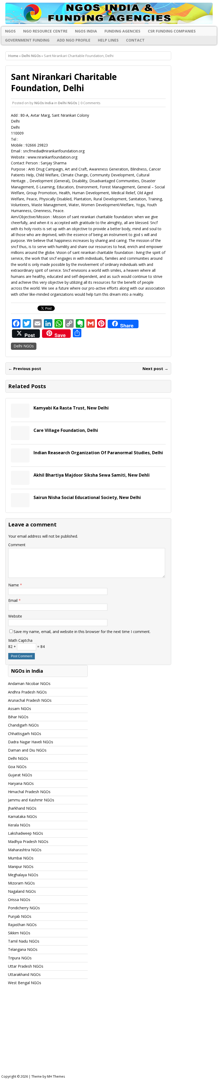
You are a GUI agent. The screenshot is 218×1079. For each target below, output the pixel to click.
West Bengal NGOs (24, 982)
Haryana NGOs (21, 783)
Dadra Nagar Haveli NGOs (30, 741)
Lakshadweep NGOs (25, 833)
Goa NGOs (17, 766)
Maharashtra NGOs (24, 849)
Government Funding (27, 40)
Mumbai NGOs (20, 858)
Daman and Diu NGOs (27, 750)
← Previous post (24, 368)
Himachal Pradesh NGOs (29, 791)
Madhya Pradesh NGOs (28, 841)
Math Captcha (20, 640)
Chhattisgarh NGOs (24, 733)
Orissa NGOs (19, 899)
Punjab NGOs (19, 916)
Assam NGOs (19, 708)
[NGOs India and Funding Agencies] (109, 13)
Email (13, 600)
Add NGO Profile (73, 40)
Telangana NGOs (22, 949)
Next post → (155, 368)
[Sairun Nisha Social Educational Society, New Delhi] (20, 504)
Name (14, 584)
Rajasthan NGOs (22, 924)
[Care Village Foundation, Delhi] (20, 437)
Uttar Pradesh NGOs (25, 966)
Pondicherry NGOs (24, 907)
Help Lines (108, 40)
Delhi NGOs (67, 102)
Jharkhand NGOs (22, 808)
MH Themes (56, 1076)
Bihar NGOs (18, 716)
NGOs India (86, 31)
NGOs (10, 31)
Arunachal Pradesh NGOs (30, 700)
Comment (17, 544)
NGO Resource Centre (45, 31)
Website (15, 616)
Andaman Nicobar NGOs (29, 683)
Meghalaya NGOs (23, 874)
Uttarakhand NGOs (24, 974)
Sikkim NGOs (19, 932)
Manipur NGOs (20, 866)
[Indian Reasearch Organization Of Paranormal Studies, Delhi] (20, 459)
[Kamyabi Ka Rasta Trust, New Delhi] (20, 414)
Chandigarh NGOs (23, 725)
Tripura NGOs (20, 957)
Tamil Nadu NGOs (23, 941)
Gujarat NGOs (20, 774)
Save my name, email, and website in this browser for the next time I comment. (82, 631)
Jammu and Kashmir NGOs (31, 799)
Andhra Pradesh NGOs (27, 692)
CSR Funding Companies (172, 31)
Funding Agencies (122, 31)
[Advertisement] (109, 1034)
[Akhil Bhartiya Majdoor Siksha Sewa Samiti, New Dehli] (20, 481)
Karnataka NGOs (22, 816)
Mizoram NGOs (21, 883)
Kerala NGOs (19, 824)
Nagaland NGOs (22, 891)
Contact (135, 40)
